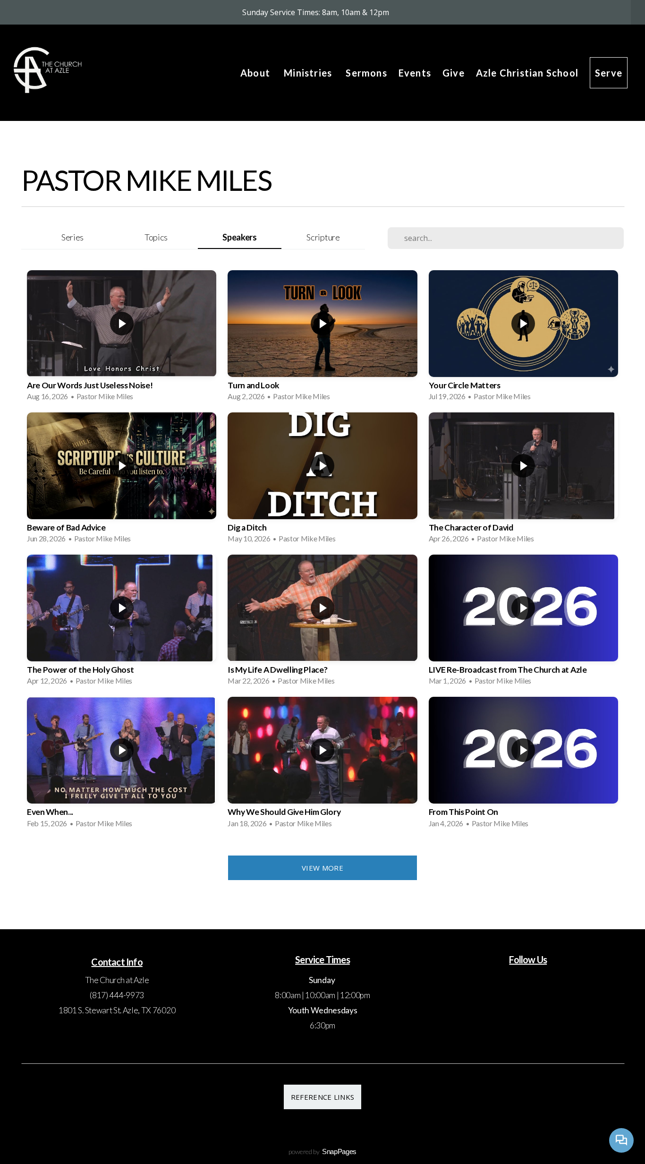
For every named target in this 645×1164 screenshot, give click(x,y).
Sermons (366, 72)
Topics (156, 237)
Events (415, 72)
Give (453, 72)
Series (72, 237)
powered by (322, 1151)
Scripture (322, 237)
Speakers (239, 237)
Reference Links (323, 1097)
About (256, 72)
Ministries (309, 72)
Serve (608, 72)
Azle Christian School (527, 72)
